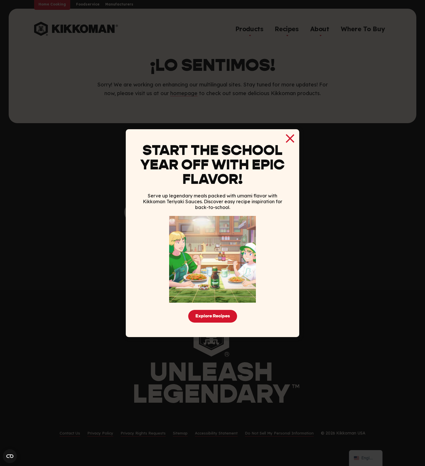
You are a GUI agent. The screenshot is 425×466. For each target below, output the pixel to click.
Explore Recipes (212, 316)
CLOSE (290, 138)
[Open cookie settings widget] (10, 456)
